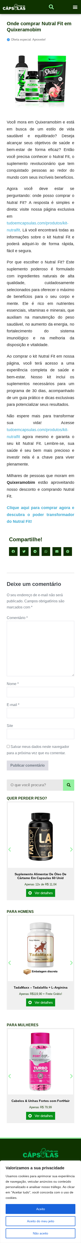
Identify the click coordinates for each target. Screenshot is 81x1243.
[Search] (68, 785)
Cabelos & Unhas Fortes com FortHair (40, 1101)
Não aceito (40, 1233)
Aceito (40, 1209)
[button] (75, 7)
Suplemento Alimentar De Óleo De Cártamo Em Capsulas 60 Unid (40, 876)
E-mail (13, 705)
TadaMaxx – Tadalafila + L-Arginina (41, 987)
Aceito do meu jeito (40, 1221)
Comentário (17, 618)
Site (10, 726)
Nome (13, 684)
